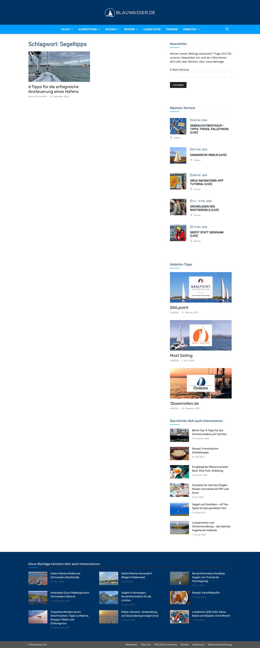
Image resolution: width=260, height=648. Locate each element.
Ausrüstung (87, 29)
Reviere (129, 29)
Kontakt (185, 644)
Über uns (146, 644)
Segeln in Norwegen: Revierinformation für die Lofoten (136, 596)
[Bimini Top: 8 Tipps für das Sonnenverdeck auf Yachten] (179, 435)
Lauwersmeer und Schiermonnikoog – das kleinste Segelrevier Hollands (211, 526)
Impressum (198, 644)
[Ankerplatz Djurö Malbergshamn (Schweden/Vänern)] (37, 597)
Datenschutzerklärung (220, 644)
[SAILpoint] (201, 287)
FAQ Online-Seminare (165, 644)
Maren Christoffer (37, 96)
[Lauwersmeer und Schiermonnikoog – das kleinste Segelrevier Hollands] (179, 527)
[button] (227, 29)
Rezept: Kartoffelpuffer (206, 592)
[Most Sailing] (201, 335)
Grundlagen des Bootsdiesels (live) (204, 208)
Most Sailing (181, 355)
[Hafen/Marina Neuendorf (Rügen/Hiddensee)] (108, 578)
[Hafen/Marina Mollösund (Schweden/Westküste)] (37, 578)
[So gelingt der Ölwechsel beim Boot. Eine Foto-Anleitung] (179, 471)
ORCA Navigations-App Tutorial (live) (206, 182)
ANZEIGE (174, 312)
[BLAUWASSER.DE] (130, 12)
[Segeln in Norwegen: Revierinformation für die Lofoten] (108, 597)
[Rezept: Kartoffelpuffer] (179, 597)
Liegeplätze (152, 29)
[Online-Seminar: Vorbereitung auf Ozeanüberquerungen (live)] (108, 616)
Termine (172, 29)
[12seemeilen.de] (201, 383)
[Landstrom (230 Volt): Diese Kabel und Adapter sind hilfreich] (179, 616)
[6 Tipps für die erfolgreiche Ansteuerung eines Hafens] (59, 66)
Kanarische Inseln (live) (208, 155)
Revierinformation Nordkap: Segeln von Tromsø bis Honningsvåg (208, 577)
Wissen (110, 29)
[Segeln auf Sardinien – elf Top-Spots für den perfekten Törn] (179, 509)
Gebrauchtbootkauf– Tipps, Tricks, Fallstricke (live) (209, 129)
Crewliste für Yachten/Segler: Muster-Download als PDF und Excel (210, 489)
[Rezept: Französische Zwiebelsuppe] (179, 453)
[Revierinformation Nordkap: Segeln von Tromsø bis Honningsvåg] (179, 578)
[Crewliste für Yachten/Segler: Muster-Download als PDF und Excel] (179, 490)
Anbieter (189, 29)
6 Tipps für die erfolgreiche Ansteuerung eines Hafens (53, 89)
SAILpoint (179, 307)
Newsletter (131, 644)
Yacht (65, 29)
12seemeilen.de (184, 403)
